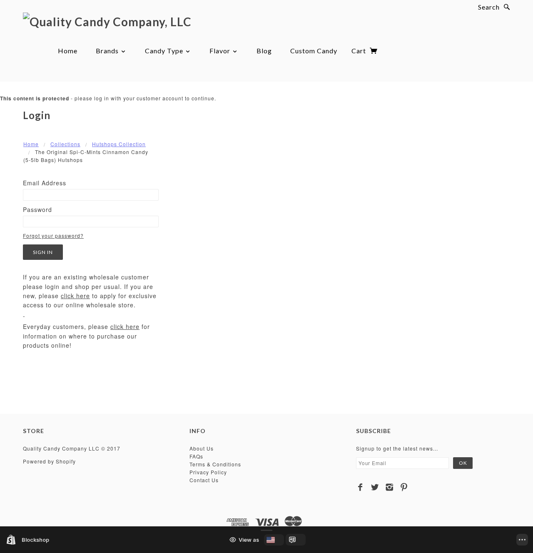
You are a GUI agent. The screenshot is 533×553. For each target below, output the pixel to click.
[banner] (107, 21)
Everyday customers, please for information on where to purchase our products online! (86, 335)
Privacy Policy (208, 472)
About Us (201, 448)
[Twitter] (375, 487)
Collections (65, 143)
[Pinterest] (404, 487)
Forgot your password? (53, 235)
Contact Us (204, 479)
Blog (264, 51)
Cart (359, 51)
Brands (108, 51)
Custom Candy (313, 51)
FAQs (196, 456)
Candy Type (165, 51)
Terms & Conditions (215, 464)
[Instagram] (389, 487)
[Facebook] (360, 487)
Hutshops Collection (119, 143)
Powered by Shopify (49, 461)
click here (75, 295)
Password (37, 209)
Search (489, 7)
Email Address (44, 183)
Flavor (220, 51)
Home (67, 51)
